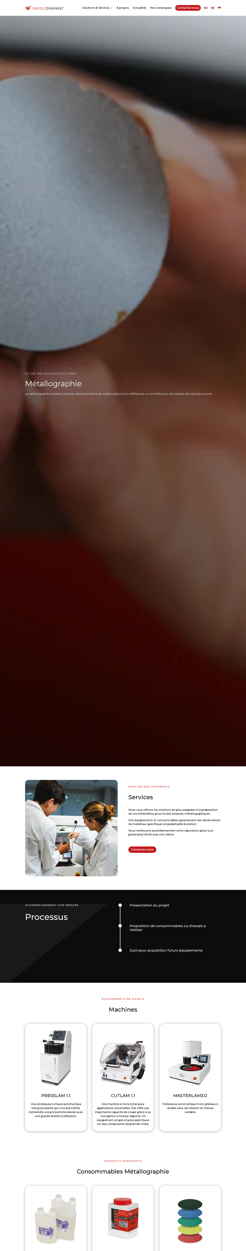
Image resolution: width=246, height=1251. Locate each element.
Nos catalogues (161, 7)
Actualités (139, 7)
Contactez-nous (188, 7)
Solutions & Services (95, 7)
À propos (122, 7)
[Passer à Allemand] (219, 8)
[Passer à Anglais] (212, 8)
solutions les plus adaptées (177, 809)
